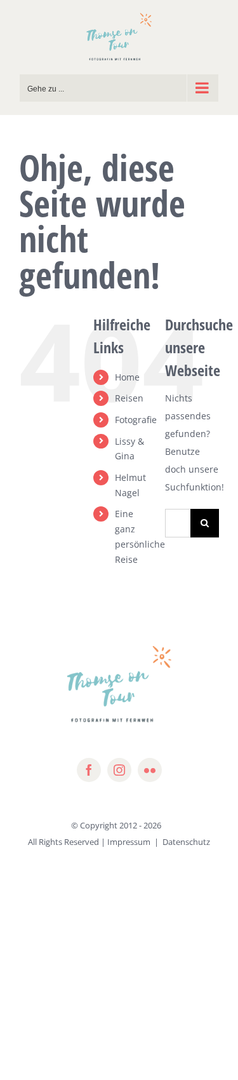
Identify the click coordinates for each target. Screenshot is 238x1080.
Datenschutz (186, 841)
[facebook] (89, 770)
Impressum (128, 841)
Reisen (129, 398)
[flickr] (150, 770)
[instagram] (119, 770)
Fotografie (136, 420)
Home (127, 377)
